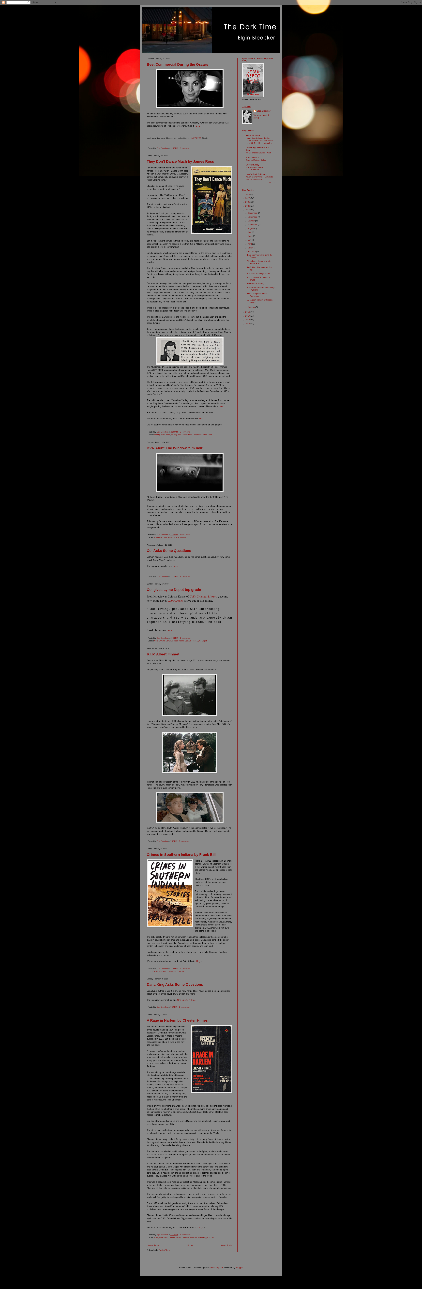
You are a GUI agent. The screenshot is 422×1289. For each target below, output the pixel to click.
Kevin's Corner (253, 136)
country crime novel (162, 435)
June (250, 236)
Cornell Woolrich (160, 537)
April (250, 244)
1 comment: (185, 148)
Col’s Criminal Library (162, 641)
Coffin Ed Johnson (189, 1237)
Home (190, 1245)
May (250, 240)
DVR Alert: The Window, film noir (175, 448)
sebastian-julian (216, 1268)
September (253, 225)
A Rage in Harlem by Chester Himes (177, 1020)
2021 (247, 202)
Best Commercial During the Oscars (177, 64)
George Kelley (252, 165)
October (251, 221)
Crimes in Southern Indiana (165, 971)
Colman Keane (178, 641)
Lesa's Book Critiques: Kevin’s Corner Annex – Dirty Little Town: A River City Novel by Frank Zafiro (259, 140)
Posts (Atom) (164, 1250)
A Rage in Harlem (161, 1237)
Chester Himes (175, 1237)
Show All (272, 183)
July (250, 232)
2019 (247, 210)
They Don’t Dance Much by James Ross (180, 161)
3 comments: (185, 432)
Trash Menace (252, 157)
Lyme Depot (202, 641)
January (251, 307)
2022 (247, 198)
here (221, 406)
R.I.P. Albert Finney (163, 654)
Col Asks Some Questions (169, 551)
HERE (197, 126)
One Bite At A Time (186, 1000)
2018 (247, 312)
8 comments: (185, 968)
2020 (247, 206)
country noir (176, 435)
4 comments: (185, 1235)
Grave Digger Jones (206, 1237)
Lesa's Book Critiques (256, 174)
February (252, 251)
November (252, 217)
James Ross (186, 435)
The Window (181, 537)
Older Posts (226, 1245)
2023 (247, 194)
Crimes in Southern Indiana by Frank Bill (181, 855)
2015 (247, 324)
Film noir (171, 537)
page (201, 1227)
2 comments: (185, 534)
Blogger (239, 1268)
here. (170, 630)
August (251, 228)
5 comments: (184, 841)
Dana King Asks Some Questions (175, 984)
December (252, 213)
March (251, 248)
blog (201, 418)
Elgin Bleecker (190, 641)
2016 (247, 320)
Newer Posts (153, 1245)
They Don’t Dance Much (202, 435)
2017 (247, 316)
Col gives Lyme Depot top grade (174, 590)
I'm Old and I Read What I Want (258, 153)
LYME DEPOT (195, 138)
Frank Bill (180, 971)
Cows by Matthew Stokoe (256, 160)
